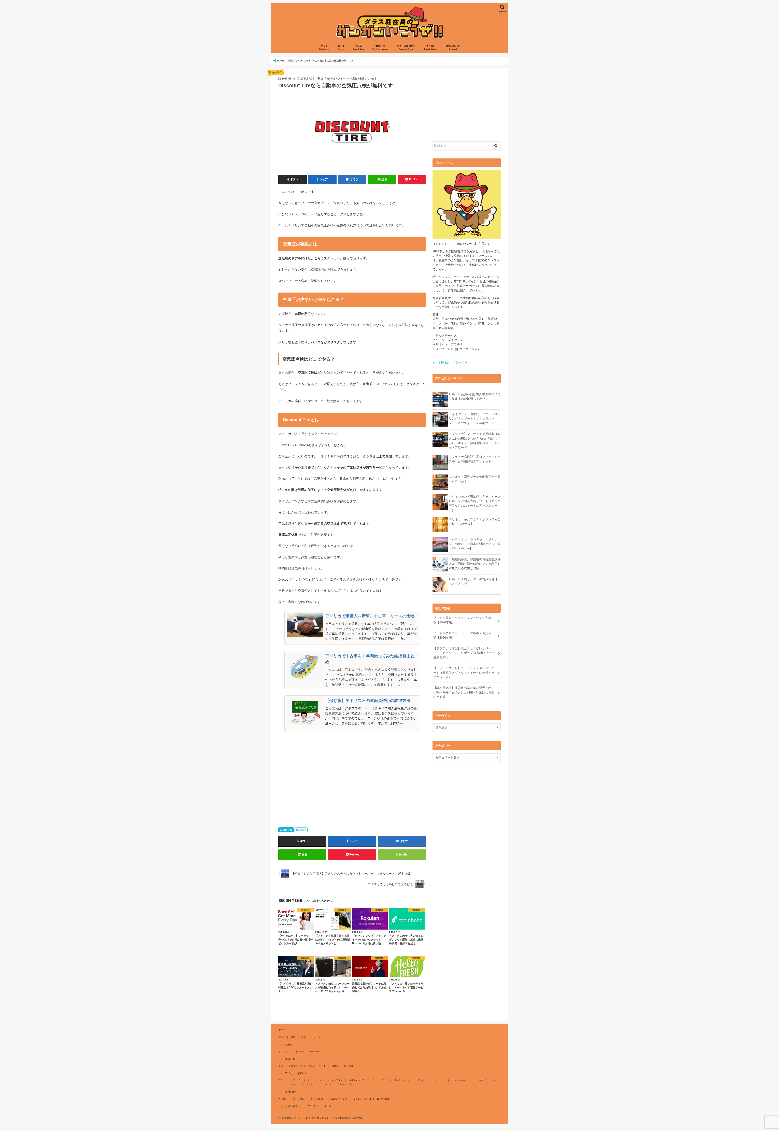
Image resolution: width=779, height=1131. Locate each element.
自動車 (302, 829)
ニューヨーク (480, 1080)
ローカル (316, 1037)
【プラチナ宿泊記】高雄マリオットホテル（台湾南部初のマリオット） (474, 459)
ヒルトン (282, 1051)
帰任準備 (348, 1066)
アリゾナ (297, 1080)
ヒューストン (293, 1084)
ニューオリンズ (438, 1080)
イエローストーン (317, 1080)
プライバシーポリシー (321, 1106)
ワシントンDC (345, 1084)
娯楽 (293, 1037)
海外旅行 (431, 47)
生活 (303, 1037)
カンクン (282, 1099)
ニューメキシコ (459, 1080)
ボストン (310, 1084)
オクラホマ (337, 1080)
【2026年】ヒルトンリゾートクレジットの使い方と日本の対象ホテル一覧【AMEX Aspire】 (474, 544)
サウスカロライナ (379, 1080)
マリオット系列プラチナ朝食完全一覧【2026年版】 (474, 479)
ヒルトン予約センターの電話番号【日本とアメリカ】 (474, 581)
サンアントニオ (402, 1080)
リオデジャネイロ (362, 1099)
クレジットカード (317, 1066)
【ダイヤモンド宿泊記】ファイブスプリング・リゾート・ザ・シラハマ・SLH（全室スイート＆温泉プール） (474, 418)
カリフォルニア (356, 1080)
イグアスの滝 (317, 1099)
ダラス (324, 47)
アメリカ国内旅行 (406, 47)
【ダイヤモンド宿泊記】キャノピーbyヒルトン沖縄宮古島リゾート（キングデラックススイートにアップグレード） (475, 503)
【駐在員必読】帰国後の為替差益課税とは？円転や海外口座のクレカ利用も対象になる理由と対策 (474, 564)
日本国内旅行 (383, 1099)
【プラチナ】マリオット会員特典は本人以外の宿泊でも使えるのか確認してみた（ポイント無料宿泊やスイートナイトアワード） (474, 440)
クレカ (358, 47)
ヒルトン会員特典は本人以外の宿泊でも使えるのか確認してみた (474, 396)
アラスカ (282, 1080)
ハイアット (298, 1051)
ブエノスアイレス (338, 1099)
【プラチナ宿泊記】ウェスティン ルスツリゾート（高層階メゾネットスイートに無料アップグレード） (464, 672)
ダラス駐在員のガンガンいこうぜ (318, 1117)
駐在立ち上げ (295, 1066)
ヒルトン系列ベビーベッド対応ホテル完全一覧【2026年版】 (463, 635)
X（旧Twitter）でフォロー (450, 362)
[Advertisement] (352, 778)
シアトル (419, 1080)
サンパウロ (298, 1099)
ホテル (341, 47)
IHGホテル (315, 1051)
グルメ (281, 1037)
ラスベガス (326, 1084)
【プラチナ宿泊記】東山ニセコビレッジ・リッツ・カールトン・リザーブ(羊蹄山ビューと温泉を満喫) (464, 653)
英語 (280, 1066)
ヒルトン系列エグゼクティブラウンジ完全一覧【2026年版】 (463, 620)
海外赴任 (380, 47)
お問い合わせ (452, 47)
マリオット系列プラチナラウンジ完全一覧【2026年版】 (474, 521)
